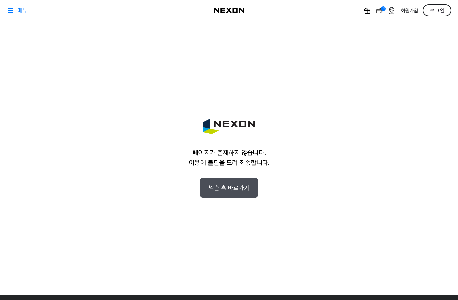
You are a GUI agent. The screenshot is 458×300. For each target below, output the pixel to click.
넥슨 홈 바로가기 (229, 187)
